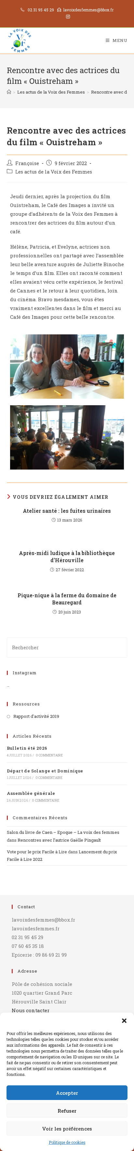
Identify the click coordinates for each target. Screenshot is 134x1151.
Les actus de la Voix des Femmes (53, 172)
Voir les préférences (67, 1128)
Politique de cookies (67, 1142)
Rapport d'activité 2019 (36, 716)
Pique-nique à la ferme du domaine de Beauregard (67, 599)
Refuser (67, 1110)
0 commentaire (49, 755)
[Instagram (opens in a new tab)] (67, 16)
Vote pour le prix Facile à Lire (37, 852)
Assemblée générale (31, 793)
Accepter (67, 1093)
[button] (124, 1020)
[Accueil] (9, 92)
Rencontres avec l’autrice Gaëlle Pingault (59, 840)
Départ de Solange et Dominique (45, 771)
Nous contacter (30, 1010)
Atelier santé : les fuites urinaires (67, 510)
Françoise (27, 163)
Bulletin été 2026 (27, 748)
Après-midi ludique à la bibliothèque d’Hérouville (67, 556)
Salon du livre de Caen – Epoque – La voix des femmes (63, 832)
